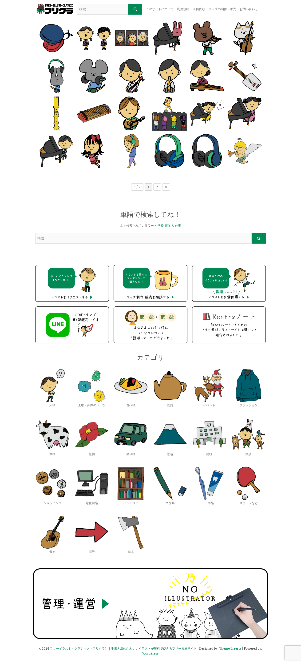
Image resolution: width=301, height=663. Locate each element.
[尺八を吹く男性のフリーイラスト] (169, 75)
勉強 (167, 226)
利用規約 (183, 9)
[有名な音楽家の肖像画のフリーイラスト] (131, 38)
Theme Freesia (230, 649)
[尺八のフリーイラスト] (56, 113)
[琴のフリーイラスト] (94, 113)
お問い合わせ (249, 9)
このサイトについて (160, 9)
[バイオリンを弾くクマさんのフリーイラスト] (207, 38)
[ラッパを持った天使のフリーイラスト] (244, 151)
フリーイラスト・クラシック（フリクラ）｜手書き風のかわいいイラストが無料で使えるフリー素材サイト (123, 649)
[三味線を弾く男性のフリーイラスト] (131, 75)
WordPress (150, 653)
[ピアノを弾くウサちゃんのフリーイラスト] (169, 38)
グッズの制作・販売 (222, 9)
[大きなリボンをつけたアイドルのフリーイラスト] (94, 151)
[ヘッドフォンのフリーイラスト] (207, 151)
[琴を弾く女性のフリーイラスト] (207, 75)
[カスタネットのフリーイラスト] (56, 38)
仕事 (178, 226)
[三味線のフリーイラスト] (244, 75)
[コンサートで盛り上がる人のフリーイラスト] (169, 113)
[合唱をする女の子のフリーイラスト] (94, 38)
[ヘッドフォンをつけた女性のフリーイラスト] (131, 151)
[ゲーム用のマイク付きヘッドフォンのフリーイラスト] (169, 151)
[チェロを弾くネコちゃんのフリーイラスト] (244, 38)
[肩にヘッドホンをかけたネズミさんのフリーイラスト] (94, 75)
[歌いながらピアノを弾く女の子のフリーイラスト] (207, 113)
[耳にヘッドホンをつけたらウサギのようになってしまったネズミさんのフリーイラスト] (56, 75)
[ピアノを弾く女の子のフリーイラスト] (244, 113)
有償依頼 (199, 9)
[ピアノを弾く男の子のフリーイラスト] (56, 151)
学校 (161, 226)
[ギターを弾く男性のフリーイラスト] (131, 113)
